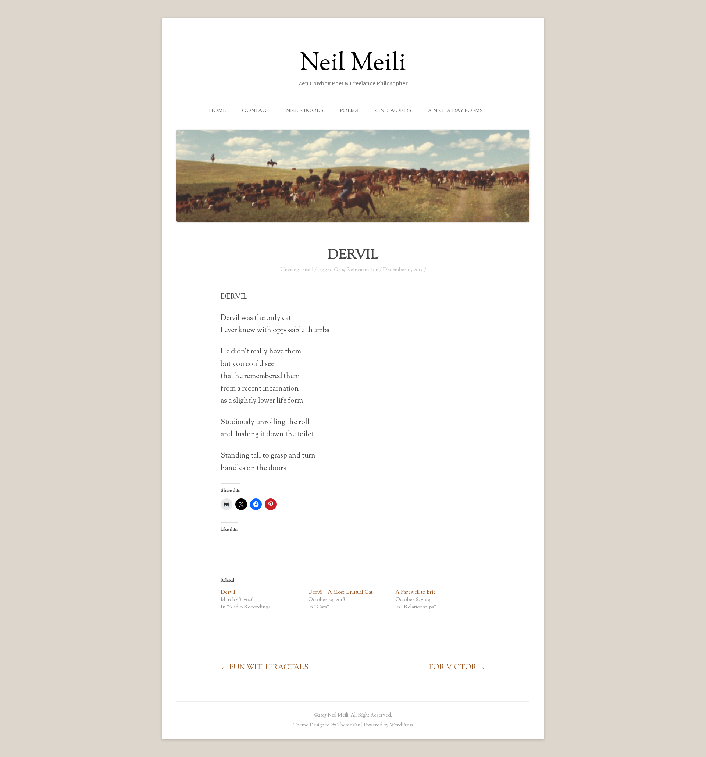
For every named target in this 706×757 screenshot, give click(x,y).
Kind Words (392, 111)
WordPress (401, 725)
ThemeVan (348, 725)
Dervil (228, 592)
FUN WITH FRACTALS (265, 667)
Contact (256, 111)
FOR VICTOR (457, 667)
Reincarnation (362, 270)
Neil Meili (353, 64)
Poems (349, 111)
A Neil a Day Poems (455, 111)
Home (217, 111)
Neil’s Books (305, 111)
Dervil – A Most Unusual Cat (340, 592)
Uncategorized (296, 270)
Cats (339, 270)
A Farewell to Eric (415, 592)
